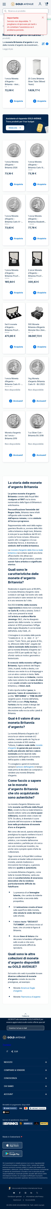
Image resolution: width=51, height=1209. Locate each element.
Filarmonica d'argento (30, 996)
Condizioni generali (15, 1196)
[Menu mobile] (4, 4)
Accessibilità (30, 1200)
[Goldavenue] (22, 4)
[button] (25, 1062)
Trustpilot (7, 1044)
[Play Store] (12, 1153)
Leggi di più (8, 49)
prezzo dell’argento (25, 767)
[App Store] (12, 1145)
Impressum (17, 1200)
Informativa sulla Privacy (34, 1196)
